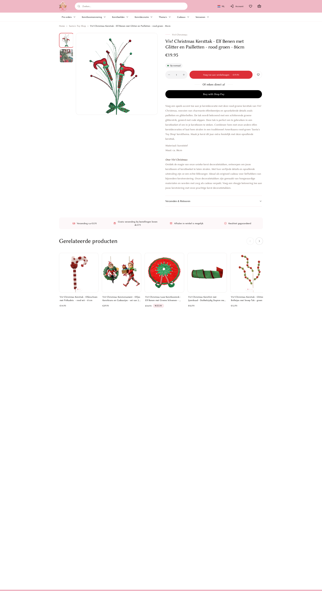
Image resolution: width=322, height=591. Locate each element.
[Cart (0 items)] (259, 6)
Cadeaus (181, 17)
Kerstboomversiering (92, 17)
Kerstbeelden (118, 17)
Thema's (163, 17)
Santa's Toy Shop (77, 26)
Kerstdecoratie (142, 17)
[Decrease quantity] (169, 74)
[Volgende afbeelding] (151, 74)
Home (62, 26)
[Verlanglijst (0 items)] (250, 6)
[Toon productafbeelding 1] (66, 40)
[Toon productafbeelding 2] (66, 55)
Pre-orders (67, 17)
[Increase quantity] (183, 74)
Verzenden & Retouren (177, 201)
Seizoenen (200, 17)
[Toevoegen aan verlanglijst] (258, 74)
